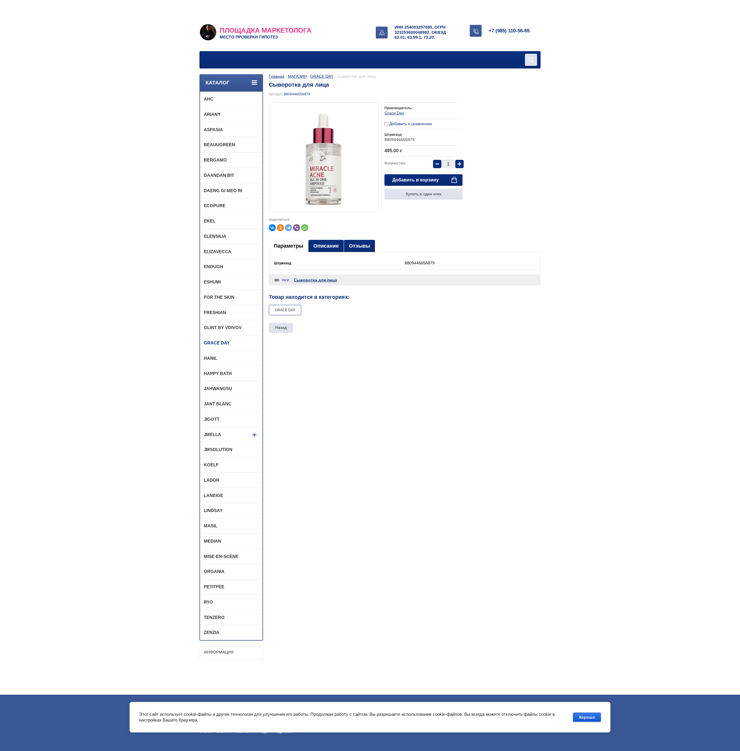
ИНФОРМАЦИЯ (219, 652)
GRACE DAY (321, 76)
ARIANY (212, 114)
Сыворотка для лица (315, 280)
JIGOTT (211, 419)
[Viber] (296, 227)
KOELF (211, 464)
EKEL (209, 220)
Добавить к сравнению (410, 123)
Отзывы (359, 246)
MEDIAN (212, 541)
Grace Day (394, 113)
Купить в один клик (423, 194)
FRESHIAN (215, 312)
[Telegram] (288, 227)
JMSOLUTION (218, 449)
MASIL (210, 525)
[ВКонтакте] (272, 227)
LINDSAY (213, 510)
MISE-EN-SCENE (221, 556)
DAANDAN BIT (219, 175)
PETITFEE (214, 586)
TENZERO (214, 617)
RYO (208, 602)
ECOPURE (214, 205)
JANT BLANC (218, 403)
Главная (276, 76)
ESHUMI (212, 281)
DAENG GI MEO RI (223, 190)
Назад (281, 327)
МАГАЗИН (297, 76)
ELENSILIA (215, 236)
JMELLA (212, 434)
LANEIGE (213, 495)
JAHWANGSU (218, 388)
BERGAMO (215, 159)
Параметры (288, 246)
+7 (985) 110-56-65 (509, 31)
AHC (208, 99)
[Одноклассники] (280, 227)
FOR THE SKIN (219, 297)
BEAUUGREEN (219, 144)
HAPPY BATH (218, 373)
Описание (326, 246)
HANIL (210, 358)
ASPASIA (213, 129)
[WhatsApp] (304, 227)
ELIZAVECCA (217, 251)
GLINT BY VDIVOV (223, 327)
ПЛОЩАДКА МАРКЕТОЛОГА (266, 30)
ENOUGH (213, 266)
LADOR (211, 480)
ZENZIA (211, 632)
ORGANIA (214, 571)
